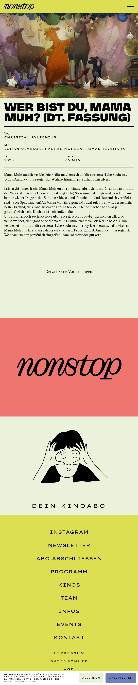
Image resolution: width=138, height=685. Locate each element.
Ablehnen (91, 677)
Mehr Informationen (19, 681)
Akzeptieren (120, 677)
